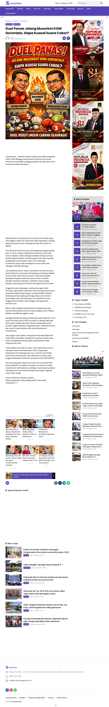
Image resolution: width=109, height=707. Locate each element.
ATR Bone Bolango (81, 311)
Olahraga (17, 24)
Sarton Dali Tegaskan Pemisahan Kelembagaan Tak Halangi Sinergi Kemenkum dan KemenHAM (92, 384)
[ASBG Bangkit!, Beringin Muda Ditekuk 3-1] (14, 566)
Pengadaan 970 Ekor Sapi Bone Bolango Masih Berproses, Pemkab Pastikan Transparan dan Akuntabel (92, 242)
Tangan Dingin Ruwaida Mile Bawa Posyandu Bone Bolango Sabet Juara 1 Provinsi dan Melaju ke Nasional (92, 425)
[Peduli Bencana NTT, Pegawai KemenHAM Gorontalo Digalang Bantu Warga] (76, 395)
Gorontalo (9, 24)
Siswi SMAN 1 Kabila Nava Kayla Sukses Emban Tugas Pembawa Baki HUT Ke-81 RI (91, 266)
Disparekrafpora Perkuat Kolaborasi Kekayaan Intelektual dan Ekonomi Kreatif (45, 578)
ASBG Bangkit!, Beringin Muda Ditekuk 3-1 (43, 564)
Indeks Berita (62, 698)
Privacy (51, 698)
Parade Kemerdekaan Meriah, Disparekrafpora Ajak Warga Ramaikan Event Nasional (45, 620)
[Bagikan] (68, 38)
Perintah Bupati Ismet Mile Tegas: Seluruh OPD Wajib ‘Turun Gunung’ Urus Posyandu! (91, 250)
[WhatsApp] (68, 483)
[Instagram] (11, 690)
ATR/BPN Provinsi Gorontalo (85, 314)
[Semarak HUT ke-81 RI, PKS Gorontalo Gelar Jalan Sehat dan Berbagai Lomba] (14, 594)
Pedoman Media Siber (36, 698)
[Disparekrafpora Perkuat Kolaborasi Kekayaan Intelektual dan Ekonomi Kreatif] (14, 580)
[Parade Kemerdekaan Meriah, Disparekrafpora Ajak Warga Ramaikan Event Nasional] (14, 621)
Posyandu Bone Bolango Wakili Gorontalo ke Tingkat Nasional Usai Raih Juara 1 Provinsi (92, 415)
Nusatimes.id (17, 701)
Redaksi (22, 698)
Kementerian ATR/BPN (83, 304)
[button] (101, 3)
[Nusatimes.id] (14, 3)
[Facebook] (56, 483)
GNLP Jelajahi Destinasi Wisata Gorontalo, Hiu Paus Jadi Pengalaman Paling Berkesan (45, 606)
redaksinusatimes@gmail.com (20, 680)
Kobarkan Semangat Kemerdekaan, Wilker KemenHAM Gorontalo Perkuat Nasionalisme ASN (90, 291)
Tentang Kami (11, 698)
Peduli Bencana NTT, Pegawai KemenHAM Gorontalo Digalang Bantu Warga (92, 394)
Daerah (26, 555)
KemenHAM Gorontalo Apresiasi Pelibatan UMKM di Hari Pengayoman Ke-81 (92, 374)
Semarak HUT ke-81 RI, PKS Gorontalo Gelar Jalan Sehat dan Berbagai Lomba (44, 592)
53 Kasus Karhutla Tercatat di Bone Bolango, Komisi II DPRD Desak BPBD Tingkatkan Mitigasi (91, 226)
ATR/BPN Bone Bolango (83, 307)
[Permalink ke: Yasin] (8, 38)
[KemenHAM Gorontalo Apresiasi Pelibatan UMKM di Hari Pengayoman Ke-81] (76, 375)
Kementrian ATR (80, 317)
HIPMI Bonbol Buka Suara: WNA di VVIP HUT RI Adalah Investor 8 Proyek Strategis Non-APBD (91, 258)
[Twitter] (60, 483)
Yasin (12, 37)
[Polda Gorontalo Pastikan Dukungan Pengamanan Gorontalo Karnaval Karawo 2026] (14, 552)
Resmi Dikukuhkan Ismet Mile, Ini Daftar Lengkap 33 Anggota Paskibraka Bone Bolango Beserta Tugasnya (91, 234)
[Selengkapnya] (54, 667)
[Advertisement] (30, 144)
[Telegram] (64, 483)
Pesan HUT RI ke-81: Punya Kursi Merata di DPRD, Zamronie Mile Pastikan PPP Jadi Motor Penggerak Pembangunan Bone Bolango (91, 274)
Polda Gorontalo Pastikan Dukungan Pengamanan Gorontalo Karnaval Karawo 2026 (46, 551)
